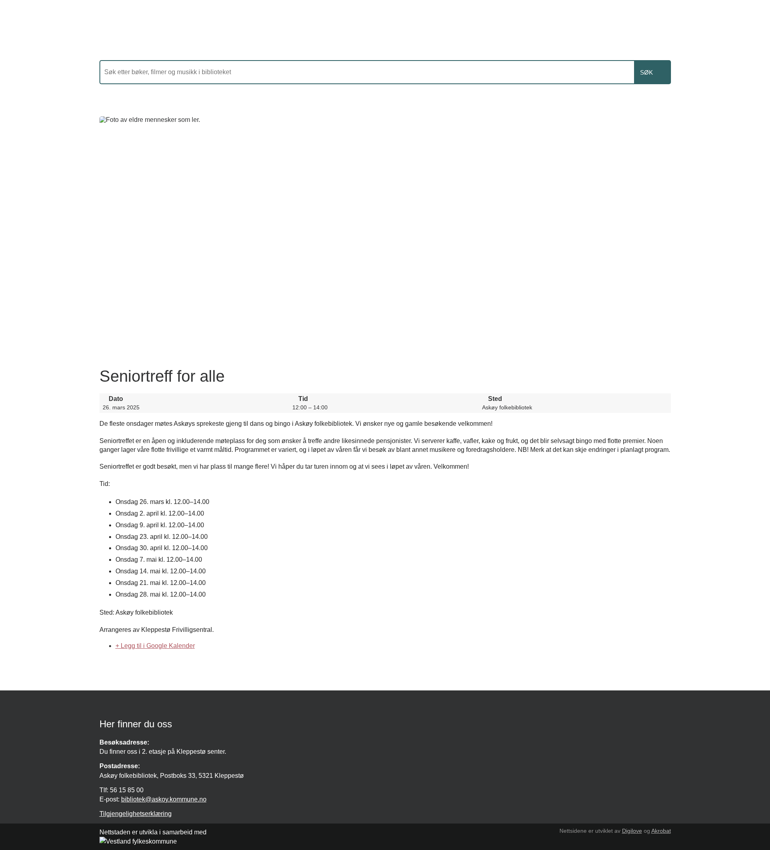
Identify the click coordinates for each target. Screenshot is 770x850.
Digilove (632, 831)
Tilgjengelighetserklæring (135, 813)
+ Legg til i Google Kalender (155, 645)
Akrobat (661, 831)
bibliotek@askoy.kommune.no (164, 799)
